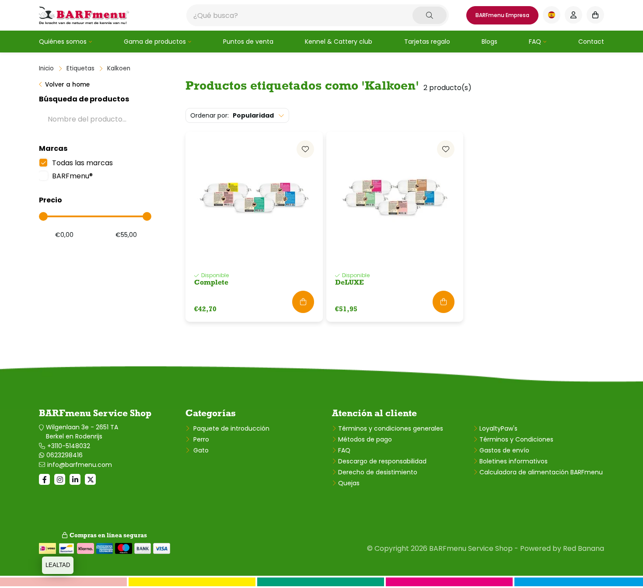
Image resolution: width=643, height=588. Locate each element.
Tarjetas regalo (427, 41)
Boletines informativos (513, 461)
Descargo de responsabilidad (382, 461)
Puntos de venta (248, 41)
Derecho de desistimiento (377, 472)
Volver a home (67, 84)
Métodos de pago (365, 439)
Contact (591, 41)
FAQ (535, 41)
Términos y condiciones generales (390, 428)
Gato (200, 450)
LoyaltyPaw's (498, 428)
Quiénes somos (63, 41)
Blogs (489, 41)
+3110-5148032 (68, 446)
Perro (200, 439)
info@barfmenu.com (79, 464)
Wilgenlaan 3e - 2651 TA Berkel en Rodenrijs (82, 432)
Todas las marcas (82, 163)
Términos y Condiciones (516, 439)
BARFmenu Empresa (502, 15)
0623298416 (64, 455)
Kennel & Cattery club (338, 41)
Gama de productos (155, 41)
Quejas (349, 483)
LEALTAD (57, 565)
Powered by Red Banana (562, 548)
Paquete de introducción (230, 428)
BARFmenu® (72, 176)
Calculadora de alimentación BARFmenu (541, 472)
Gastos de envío (504, 450)
